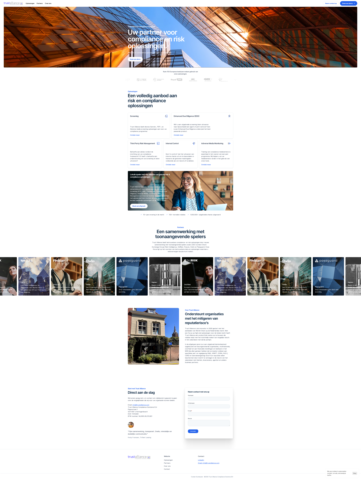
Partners (40, 3)
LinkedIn (201, 460)
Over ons (48, 3)
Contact (167, 469)
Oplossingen (30, 3)
